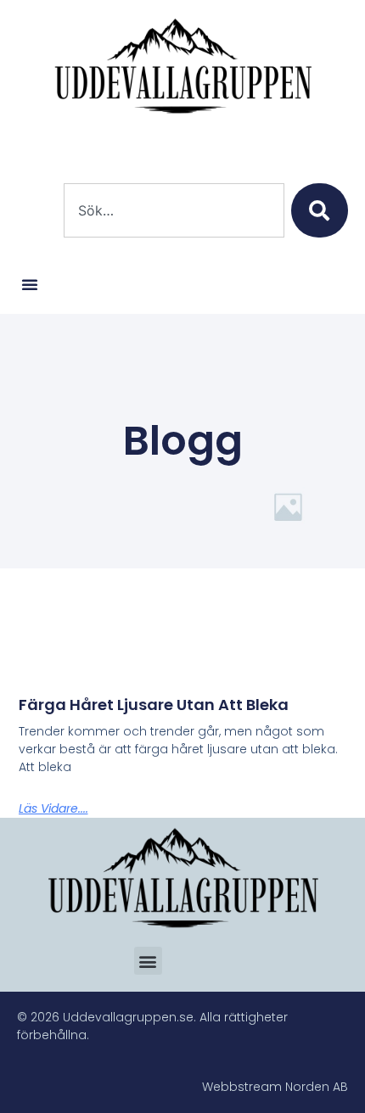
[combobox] (174, 210)
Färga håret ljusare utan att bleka (154, 704)
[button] (29, 284)
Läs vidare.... (53, 808)
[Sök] (319, 210)
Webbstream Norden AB (275, 1086)
